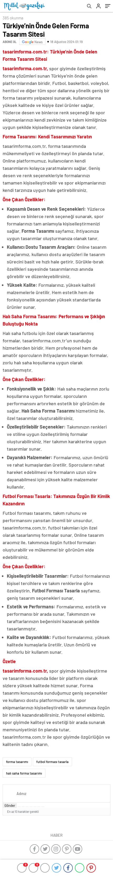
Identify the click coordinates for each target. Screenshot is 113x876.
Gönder (9, 805)
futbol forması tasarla (52, 762)
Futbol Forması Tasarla (56, 590)
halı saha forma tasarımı (24, 773)
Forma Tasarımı (38, 231)
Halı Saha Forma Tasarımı (48, 411)
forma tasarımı (17, 762)
